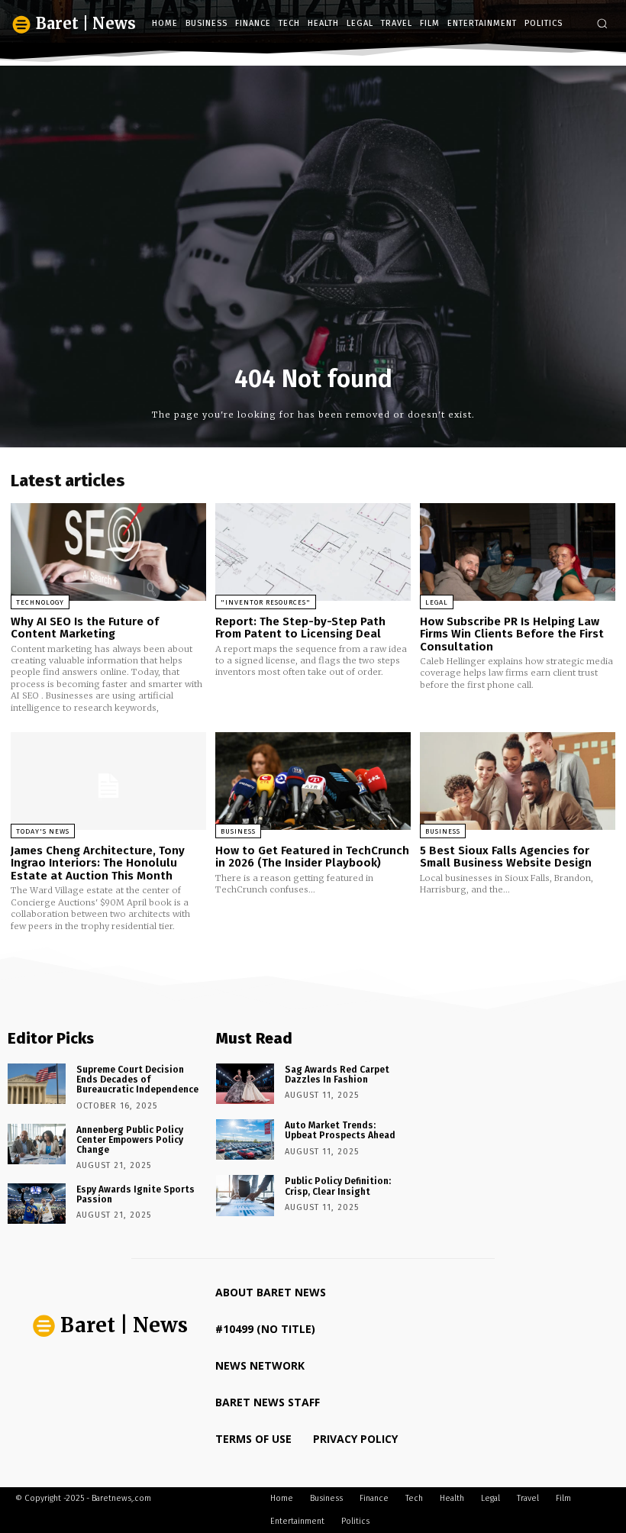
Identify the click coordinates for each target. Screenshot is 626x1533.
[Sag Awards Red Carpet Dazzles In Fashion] (245, 1083)
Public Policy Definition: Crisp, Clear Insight (338, 1186)
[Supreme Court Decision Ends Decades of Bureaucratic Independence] (37, 1083)
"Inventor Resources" (266, 602)
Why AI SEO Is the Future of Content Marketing (85, 628)
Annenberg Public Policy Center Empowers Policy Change (129, 1140)
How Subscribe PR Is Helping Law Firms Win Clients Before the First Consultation (512, 634)
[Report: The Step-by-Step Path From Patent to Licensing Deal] (313, 552)
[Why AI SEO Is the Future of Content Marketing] (108, 552)
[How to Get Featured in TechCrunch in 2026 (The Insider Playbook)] (313, 781)
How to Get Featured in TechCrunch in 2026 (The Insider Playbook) (312, 857)
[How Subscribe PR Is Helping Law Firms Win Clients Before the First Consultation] (517, 552)
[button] (602, 23)
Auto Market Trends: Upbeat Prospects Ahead (340, 1130)
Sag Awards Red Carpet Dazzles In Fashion (337, 1074)
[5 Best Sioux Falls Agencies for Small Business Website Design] (517, 781)
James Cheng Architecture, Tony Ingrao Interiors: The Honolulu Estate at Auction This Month (98, 863)
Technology (40, 602)
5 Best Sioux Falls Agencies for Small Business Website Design (506, 857)
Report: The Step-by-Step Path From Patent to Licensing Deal (300, 628)
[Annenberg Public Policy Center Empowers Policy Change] (37, 1144)
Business (238, 831)
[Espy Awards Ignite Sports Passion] (37, 1203)
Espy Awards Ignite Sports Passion (135, 1194)
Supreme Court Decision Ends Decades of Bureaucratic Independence (137, 1079)
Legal (436, 602)
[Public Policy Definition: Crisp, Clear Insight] (245, 1195)
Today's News (42, 831)
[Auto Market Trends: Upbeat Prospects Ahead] (245, 1139)
